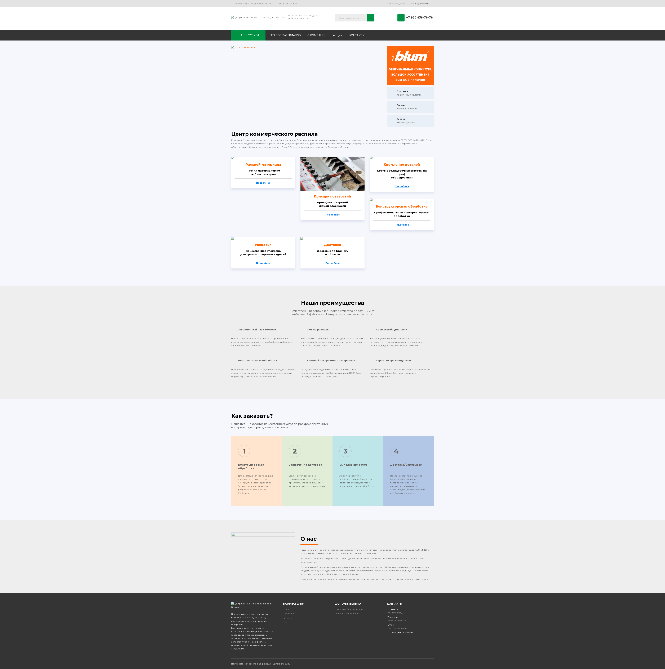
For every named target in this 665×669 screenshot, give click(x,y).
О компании (316, 35)
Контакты (356, 35)
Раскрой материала (263, 165)
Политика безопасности (349, 609)
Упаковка (263, 245)
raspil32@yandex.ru (397, 628)
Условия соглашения (347, 613)
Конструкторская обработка (402, 206)
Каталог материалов (285, 35)
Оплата (288, 618)
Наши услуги (249, 35)
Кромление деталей (402, 165)
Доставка (332, 245)
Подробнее (263, 183)
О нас (287, 609)
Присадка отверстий (332, 196)
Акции (338, 35)
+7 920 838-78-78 (419, 17)
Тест (286, 622)
